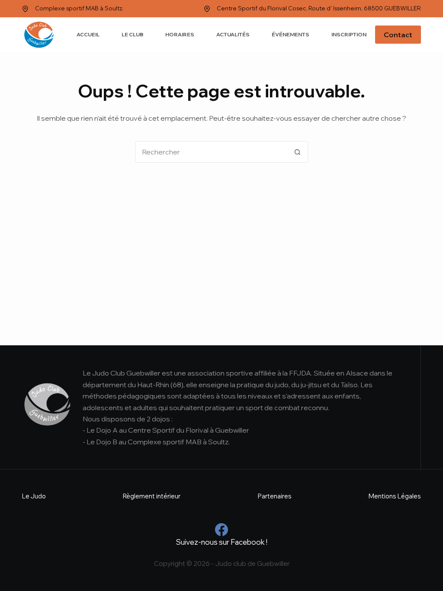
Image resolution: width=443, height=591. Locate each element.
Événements (290, 34)
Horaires (179, 34)
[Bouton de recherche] (297, 151)
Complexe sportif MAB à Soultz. (79, 8)
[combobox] (211, 152)
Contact (398, 34)
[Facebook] (221, 529)
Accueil (88, 34)
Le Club (132, 34)
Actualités (233, 34)
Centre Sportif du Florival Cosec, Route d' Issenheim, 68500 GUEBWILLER (319, 8)
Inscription (348, 34)
